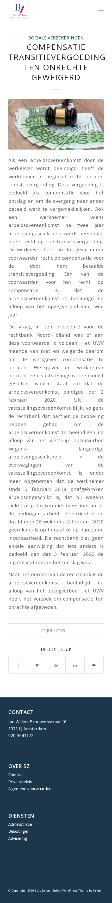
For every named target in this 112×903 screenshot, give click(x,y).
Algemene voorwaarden (29, 788)
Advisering (17, 838)
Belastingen (18, 831)
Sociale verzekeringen (56, 38)
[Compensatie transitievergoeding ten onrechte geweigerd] (56, 124)
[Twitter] (92, 896)
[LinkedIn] (100, 896)
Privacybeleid (20, 781)
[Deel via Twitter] (37, 665)
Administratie (20, 824)
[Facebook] (84, 896)
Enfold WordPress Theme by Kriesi (77, 890)
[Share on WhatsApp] (56, 665)
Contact (15, 774)
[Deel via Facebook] (18, 665)
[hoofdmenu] (101, 10)
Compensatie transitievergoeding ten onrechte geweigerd (57, 62)
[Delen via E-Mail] (94, 665)
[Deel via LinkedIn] (75, 665)
